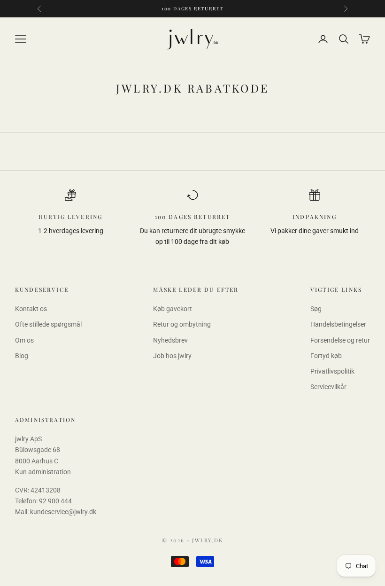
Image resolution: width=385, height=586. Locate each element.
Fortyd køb (326, 355)
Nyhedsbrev (170, 340)
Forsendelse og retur (340, 340)
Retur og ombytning (182, 324)
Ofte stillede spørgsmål (48, 324)
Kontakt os (31, 309)
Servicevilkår (328, 387)
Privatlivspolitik (332, 371)
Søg (316, 309)
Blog (21, 355)
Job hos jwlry (172, 355)
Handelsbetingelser (338, 324)
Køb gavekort (172, 309)
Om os (24, 340)
